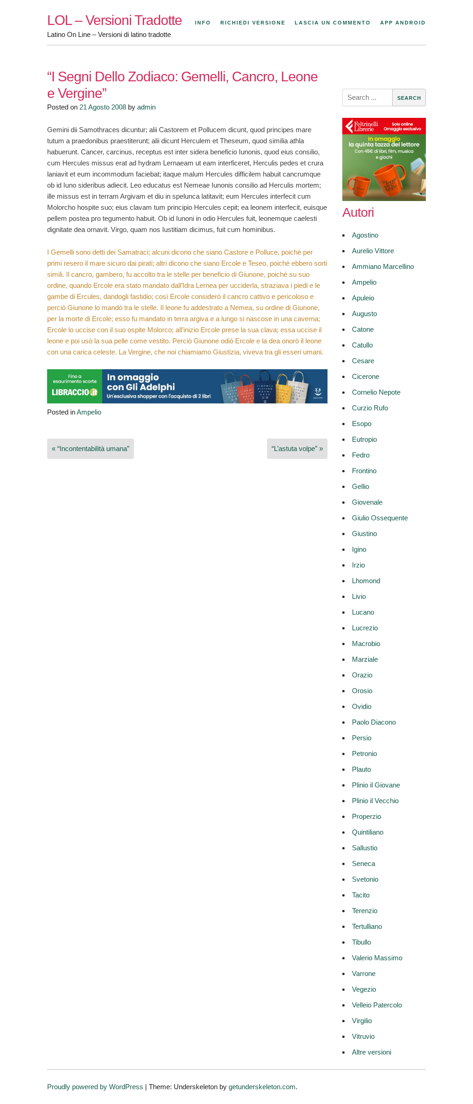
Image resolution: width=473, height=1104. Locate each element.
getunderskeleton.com (262, 1087)
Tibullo (361, 942)
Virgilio (362, 1021)
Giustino (364, 533)
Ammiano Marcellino (383, 266)
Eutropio (364, 439)
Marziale (365, 659)
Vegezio (364, 989)
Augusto (364, 313)
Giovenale (367, 502)
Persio (361, 738)
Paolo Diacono (374, 722)
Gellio (360, 486)
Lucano (363, 612)
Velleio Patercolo (377, 1005)
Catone (363, 329)
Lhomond (366, 581)
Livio (359, 596)
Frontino (364, 471)
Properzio (366, 816)
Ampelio (89, 412)
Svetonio (365, 879)
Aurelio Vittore (373, 251)
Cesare (363, 361)
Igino (359, 549)
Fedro (361, 455)
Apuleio (363, 298)
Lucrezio (365, 628)
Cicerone (365, 376)
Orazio (362, 675)
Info (203, 22)
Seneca (363, 863)
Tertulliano (367, 926)
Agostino (365, 235)
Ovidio (361, 706)
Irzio (358, 565)
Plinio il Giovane (376, 785)
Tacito (361, 895)
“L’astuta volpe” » (297, 448)
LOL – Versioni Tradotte (114, 20)
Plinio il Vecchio (375, 801)
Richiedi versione (252, 22)
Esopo (361, 423)
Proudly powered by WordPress (95, 1087)
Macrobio (366, 643)
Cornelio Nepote (376, 392)
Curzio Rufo (370, 408)
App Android (403, 22)
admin (146, 107)
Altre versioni (371, 1052)
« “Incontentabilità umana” (90, 448)
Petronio (364, 753)
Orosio (362, 691)
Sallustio (364, 848)
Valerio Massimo (377, 958)
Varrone (364, 973)
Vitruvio (363, 1036)
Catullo (362, 345)
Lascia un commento (333, 22)
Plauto (361, 769)
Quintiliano (367, 832)
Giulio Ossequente (380, 518)
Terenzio (364, 911)
